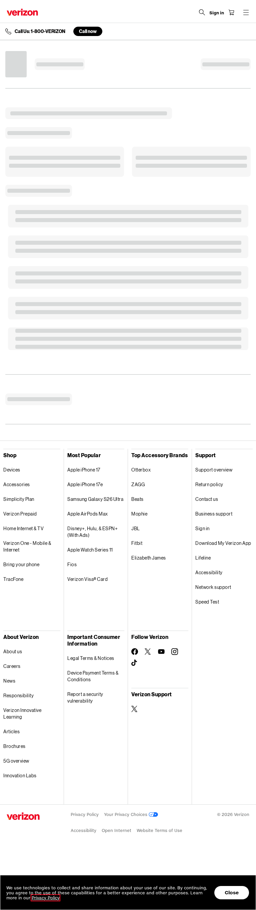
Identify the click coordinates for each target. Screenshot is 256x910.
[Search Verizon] (202, 12)
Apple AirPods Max (87, 514)
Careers (12, 666)
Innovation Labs (20, 775)
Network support (213, 587)
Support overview (213, 470)
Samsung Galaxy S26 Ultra (95, 499)
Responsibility (18, 695)
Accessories (16, 484)
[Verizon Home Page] (22, 12)
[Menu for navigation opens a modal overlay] (246, 12)
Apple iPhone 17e (85, 484)
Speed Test (207, 602)
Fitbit (136, 543)
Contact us (206, 499)
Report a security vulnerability (85, 697)
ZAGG (138, 484)
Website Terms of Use (159, 830)
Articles (11, 731)
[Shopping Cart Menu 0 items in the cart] (231, 12)
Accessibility (209, 572)
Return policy (209, 484)
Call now (88, 31)
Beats (137, 499)
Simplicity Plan (18, 499)
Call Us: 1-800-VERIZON (40, 31)
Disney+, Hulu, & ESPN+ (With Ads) (92, 532)
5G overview (16, 761)
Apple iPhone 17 (83, 470)
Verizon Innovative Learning (22, 713)
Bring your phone (21, 564)
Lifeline (203, 558)
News (9, 681)
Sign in (202, 528)
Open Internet (116, 830)
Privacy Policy (85, 814)
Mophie (139, 514)
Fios (72, 564)
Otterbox (141, 470)
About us (12, 651)
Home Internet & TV (23, 528)
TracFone (13, 579)
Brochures (14, 746)
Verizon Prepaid (20, 514)
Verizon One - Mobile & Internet (27, 546)
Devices (11, 470)
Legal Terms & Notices (90, 658)
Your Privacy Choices (126, 814)
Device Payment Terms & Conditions (92, 676)
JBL (135, 528)
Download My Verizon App (223, 543)
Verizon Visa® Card (87, 579)
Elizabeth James (148, 558)
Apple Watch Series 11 (90, 550)
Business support (213, 514)
